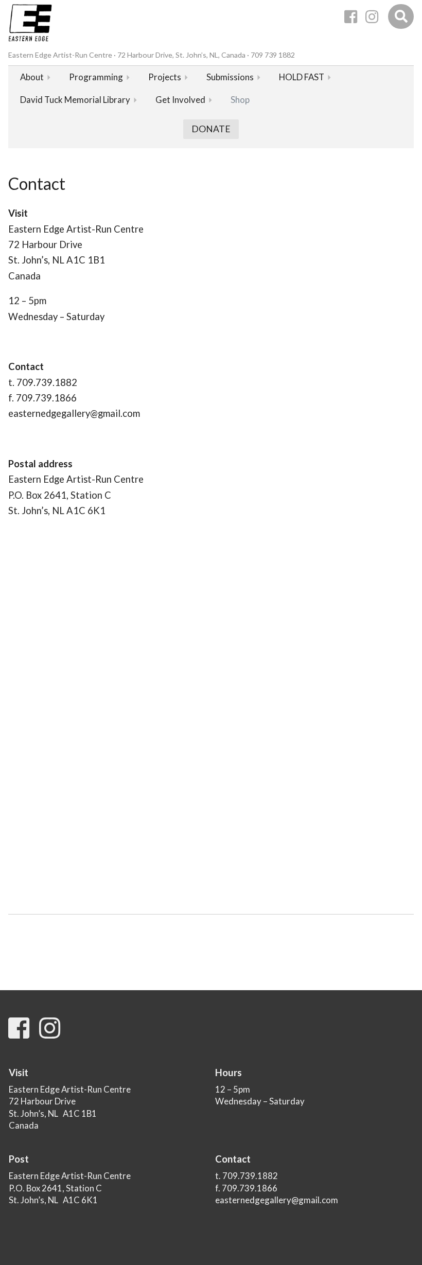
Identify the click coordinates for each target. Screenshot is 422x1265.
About (32, 77)
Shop (240, 99)
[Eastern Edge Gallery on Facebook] (350, 16)
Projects (164, 77)
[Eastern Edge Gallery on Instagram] (371, 16)
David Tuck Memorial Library (75, 99)
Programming (96, 77)
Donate (211, 129)
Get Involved (180, 99)
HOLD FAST (301, 77)
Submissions (230, 77)
